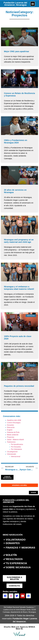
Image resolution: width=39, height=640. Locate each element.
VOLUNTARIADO (16, 539)
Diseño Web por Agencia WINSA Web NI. (19, 628)
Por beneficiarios (17, 444)
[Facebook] (5, 595)
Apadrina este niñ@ (14, 420)
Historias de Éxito (13, 432)
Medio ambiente (12, 435)
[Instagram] (11, 595)
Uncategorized (12, 452)
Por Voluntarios (16, 449)
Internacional (15, 456)
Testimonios (11, 442)
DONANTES (13, 543)
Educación (11, 427)
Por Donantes (16, 447)
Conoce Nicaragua (13, 422)
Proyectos (10, 437)
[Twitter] (16, 595)
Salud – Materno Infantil (15, 439)
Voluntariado (11, 454)
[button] (32, 4)
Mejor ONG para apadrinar (16, 51)
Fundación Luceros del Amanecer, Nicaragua (15, 3)
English (9, 430)
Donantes (10, 425)
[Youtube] (22, 595)
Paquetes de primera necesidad (19, 386)
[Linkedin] (28, 595)
